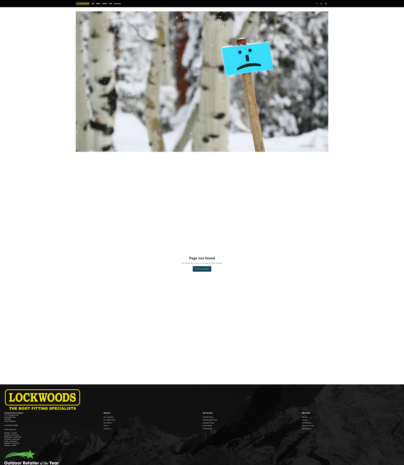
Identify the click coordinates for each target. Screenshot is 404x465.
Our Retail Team (109, 420)
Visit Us (106, 426)
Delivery (305, 417)
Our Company (108, 417)
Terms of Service (308, 426)
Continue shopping (202, 269)
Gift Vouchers (307, 429)
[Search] (317, 3)
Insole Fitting (207, 426)
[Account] (321, 3)
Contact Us (107, 429)
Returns (305, 420)
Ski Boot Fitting (208, 417)
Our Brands (108, 423)
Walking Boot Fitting (210, 420)
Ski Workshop (207, 429)
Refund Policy (307, 423)
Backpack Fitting (208, 423)
